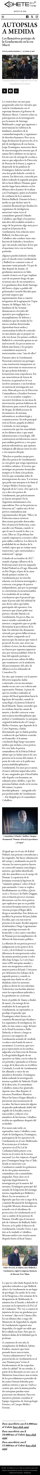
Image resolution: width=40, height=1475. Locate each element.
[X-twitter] (32, 17)
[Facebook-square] (27, 17)
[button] (2, 17)
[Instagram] (37, 17)
